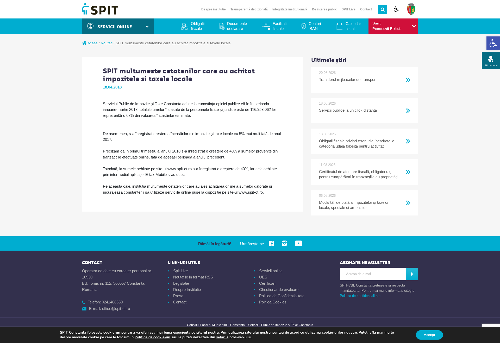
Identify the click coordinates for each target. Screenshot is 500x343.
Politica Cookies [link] (272, 302)
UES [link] (263, 277)
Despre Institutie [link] (187, 289)
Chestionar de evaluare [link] (278, 289)
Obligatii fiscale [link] (197, 26)
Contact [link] (366, 9)
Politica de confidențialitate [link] (360, 296)
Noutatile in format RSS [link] (193, 277)
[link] (493, 43)
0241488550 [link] (112, 302)
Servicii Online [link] (116, 26)
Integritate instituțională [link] (289, 9)
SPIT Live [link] (348, 9)
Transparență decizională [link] (249, 9)
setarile (222, 337)
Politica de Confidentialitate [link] (281, 296)
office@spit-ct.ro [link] (116, 308)
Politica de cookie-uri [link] (152, 337)
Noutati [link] (107, 43)
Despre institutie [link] (213, 9)
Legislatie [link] (181, 283)
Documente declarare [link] (237, 26)
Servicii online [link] (271, 271)
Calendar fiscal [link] (353, 26)
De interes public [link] (324, 9)
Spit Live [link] (180, 271)
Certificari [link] (267, 283)
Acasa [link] (92, 43)
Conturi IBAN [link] (315, 26)
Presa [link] (178, 296)
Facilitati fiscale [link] (279, 26)
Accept (429, 334)
